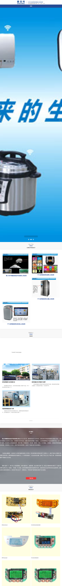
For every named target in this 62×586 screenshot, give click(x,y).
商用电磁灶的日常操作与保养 (39, 382)
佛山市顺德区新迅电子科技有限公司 (31, 236)
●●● (31, 420)
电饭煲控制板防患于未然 (8, 408)
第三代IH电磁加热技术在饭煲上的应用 (16, 275)
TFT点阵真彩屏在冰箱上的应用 (45, 299)
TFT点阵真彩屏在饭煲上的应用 (45, 275)
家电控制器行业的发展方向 (8, 382)
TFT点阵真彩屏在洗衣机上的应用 (16, 324)
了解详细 (31, 478)
